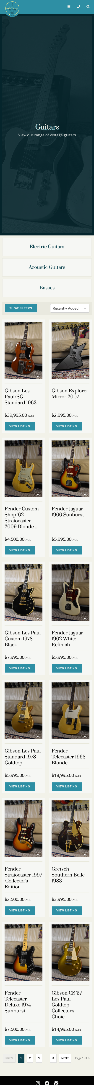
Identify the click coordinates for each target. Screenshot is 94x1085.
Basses (47, 288)
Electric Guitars (47, 247)
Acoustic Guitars (47, 267)
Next (65, 1058)
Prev (9, 1058)
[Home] (11, 7)
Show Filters (20, 308)
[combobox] (53, 308)
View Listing (19, 426)
